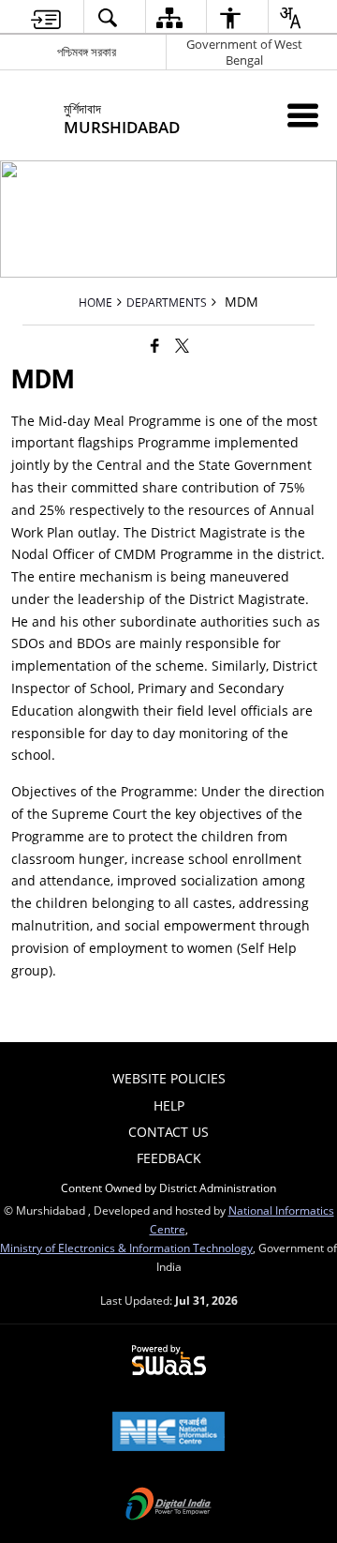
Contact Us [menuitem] (168, 1132)
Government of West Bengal (244, 52)
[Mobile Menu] (302, 114)
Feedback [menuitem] (169, 1158)
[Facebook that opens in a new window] (155, 345)
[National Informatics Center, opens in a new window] (168, 1433)
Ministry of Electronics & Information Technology (126, 1247)
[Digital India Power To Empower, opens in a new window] (168, 1505)
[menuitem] (45, 17)
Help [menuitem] (169, 1105)
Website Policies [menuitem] (169, 1078)
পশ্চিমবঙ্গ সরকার (86, 51)
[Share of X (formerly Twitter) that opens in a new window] (182, 345)
